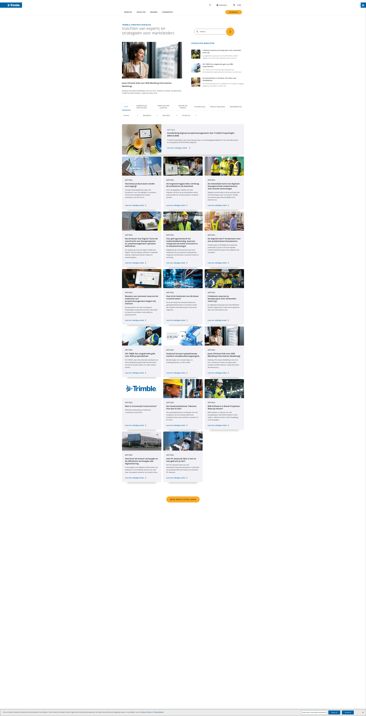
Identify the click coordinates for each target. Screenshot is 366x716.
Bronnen (153, 12)
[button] (220, 5)
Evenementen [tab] (236, 107)
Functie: (126, 115)
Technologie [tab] (199, 107)
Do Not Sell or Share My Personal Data (314, 712)
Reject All (334, 712)
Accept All (348, 712)
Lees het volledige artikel (177, 148)
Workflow (166, 115)
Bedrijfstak (147, 115)
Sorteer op (186, 115)
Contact (233, 12)
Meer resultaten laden (183, 499)
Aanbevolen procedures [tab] (141, 107)
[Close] (363, 712)
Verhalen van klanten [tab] (163, 107)
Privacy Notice (159, 712)
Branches (128, 12)
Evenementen (167, 12)
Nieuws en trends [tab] (182, 107)
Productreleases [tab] (217, 107)
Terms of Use (145, 712)
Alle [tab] (126, 107)
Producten (141, 12)
